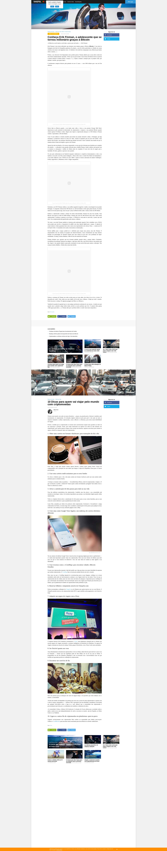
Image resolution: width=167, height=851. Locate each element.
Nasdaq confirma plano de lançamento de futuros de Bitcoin (63, 333)
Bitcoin (63, 31)
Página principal (51, 31)
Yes (57, 6)
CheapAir (68, 589)
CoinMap (64, 572)
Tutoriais (64, 1)
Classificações (78, 1)
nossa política (59, 849)
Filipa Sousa (55, 409)
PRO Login (130, 1)
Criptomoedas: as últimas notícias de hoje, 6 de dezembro (63, 336)
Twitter (108, 39)
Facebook (109, 35)
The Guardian (52, 311)
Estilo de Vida (70, 1)
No (52, 6)
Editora (54, 411)
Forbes (51, 725)
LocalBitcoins (56, 721)
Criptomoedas (68, 31)
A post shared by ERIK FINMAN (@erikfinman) (62, 124)
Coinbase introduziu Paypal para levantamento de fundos (63, 331)
